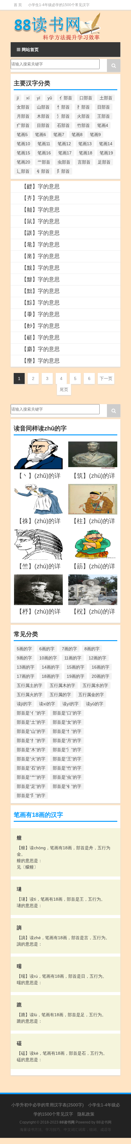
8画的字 (92, 648)
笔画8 (77, 134)
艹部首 (43, 162)
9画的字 (24, 657)
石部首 (63, 125)
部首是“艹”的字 (31, 777)
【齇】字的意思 (40, 210)
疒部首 (23, 125)
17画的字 (25, 676)
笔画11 (43, 143)
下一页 (106, 378)
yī (38, 97)
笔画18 (85, 152)
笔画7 (58, 134)
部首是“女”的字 (67, 722)
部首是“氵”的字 (67, 749)
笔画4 (102, 125)
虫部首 (64, 162)
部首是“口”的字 (67, 712)
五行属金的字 (91, 694)
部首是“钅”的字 (67, 786)
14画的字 (50, 667)
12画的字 (97, 657)
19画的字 (75, 676)
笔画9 (95, 134)
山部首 (43, 107)
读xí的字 (47, 703)
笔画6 (40, 134)
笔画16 (44, 152)
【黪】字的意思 (40, 279)
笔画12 (64, 143)
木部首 (43, 116)
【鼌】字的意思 (40, 245)
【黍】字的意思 (40, 314)
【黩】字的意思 (40, 268)
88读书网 (104, 1122)
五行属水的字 (95, 685)
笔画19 (106, 152)
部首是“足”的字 (31, 786)
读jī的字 (24, 703)
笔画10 (23, 143)
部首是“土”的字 (31, 722)
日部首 (103, 107)
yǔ (50, 97)
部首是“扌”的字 (31, 740)
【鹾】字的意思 (40, 337)
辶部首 (23, 171)
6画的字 (47, 648)
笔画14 (105, 143)
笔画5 (22, 134)
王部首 (103, 116)
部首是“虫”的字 (67, 777)
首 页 (18, 5)
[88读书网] (65, 26)
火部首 (83, 116)
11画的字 (72, 657)
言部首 (84, 162)
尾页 (64, 389)
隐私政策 (85, 1114)
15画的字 (75, 667)
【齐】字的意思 (40, 198)
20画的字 (100, 676)
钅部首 (43, 171)
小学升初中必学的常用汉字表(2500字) (47, 1104)
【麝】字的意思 (40, 349)
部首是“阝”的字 (31, 795)
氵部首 (63, 116)
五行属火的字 (29, 694)
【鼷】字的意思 (40, 233)
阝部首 (63, 171)
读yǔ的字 (94, 703)
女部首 (23, 107)
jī (18, 97)
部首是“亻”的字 (31, 712)
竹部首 (83, 125)
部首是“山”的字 (31, 731)
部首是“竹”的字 (67, 768)
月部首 (23, 116)
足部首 (104, 162)
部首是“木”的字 (31, 749)
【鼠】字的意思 (40, 221)
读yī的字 (70, 703)
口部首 (86, 97)
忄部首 (63, 107)
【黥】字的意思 (40, 303)
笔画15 (23, 152)
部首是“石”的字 (31, 768)
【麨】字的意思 (40, 326)
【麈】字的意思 (40, 361)
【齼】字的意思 (40, 186)
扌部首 (83, 107)
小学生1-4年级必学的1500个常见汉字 (59, 5)
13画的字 (25, 667)
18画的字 (50, 676)
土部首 (106, 97)
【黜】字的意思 (40, 291)
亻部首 (65, 97)
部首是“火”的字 (31, 758)
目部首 (43, 125)
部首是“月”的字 (67, 740)
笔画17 (65, 152)
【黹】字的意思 (40, 256)
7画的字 (69, 648)
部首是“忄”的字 (67, 731)
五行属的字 (60, 694)
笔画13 (85, 143)
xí (28, 97)
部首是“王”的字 (67, 758)
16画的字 (100, 667)
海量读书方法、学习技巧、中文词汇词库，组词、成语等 (65, 1129)
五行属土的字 (29, 685)
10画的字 (48, 657)
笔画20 (23, 162)
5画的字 (24, 648)
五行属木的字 (62, 685)
